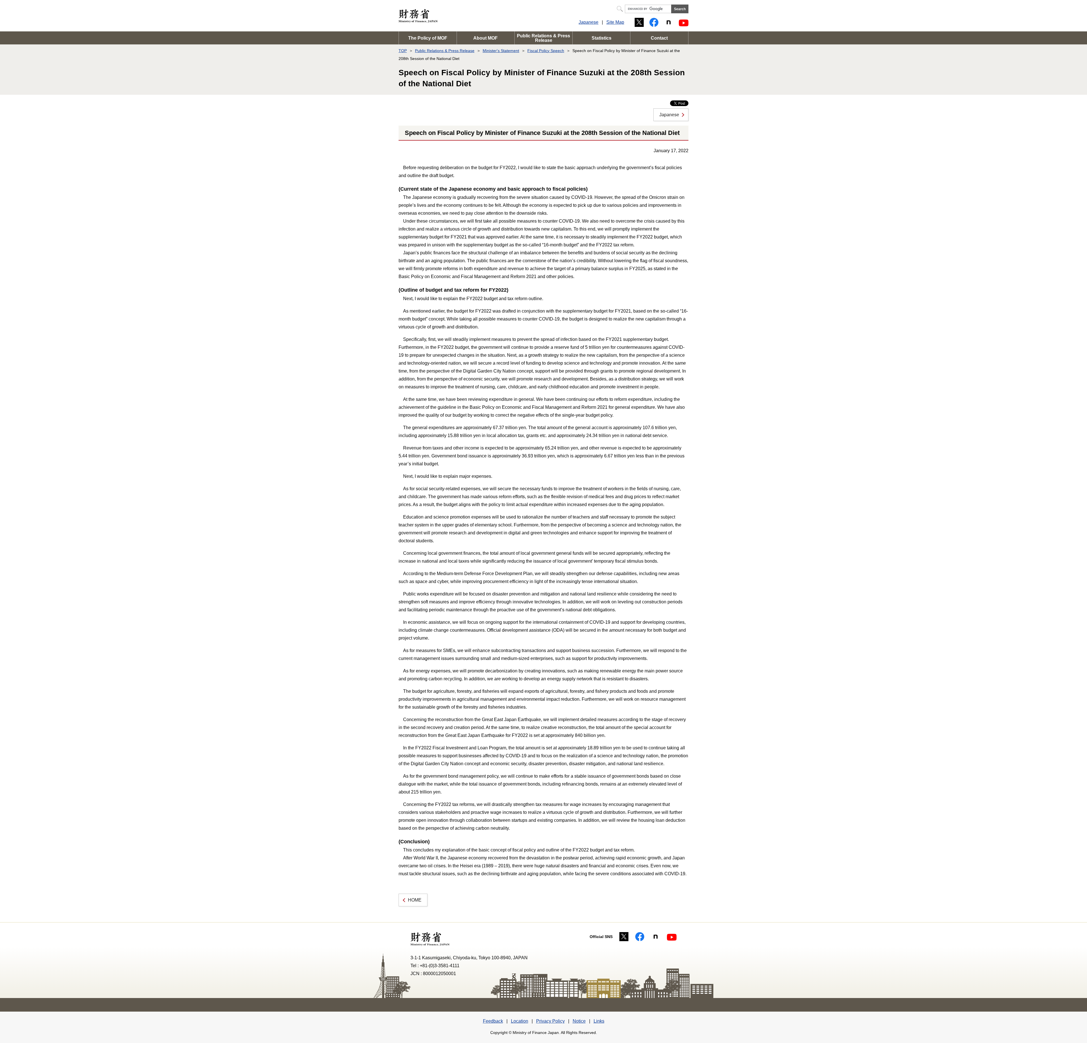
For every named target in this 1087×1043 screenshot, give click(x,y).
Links (599, 1021)
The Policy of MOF (427, 38)
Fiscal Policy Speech (545, 50)
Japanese (588, 22)
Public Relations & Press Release (543, 38)
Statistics (601, 38)
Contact (659, 38)
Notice (579, 1021)
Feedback (493, 1021)
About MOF (485, 38)
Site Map (615, 22)
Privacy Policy (550, 1021)
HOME (414, 900)
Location (519, 1021)
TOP (403, 50)
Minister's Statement (501, 50)
